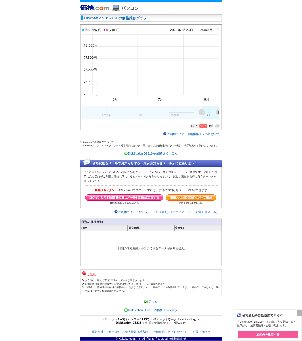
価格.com (180, 322)
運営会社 (97, 331)
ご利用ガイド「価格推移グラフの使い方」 (194, 134)
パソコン (109, 319)
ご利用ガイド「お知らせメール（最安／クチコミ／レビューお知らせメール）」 (170, 212)
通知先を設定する (267, 334)
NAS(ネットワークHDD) (133, 319)
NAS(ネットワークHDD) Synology (174, 319)
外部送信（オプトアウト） (170, 331)
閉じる (153, 301)
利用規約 (114, 331)
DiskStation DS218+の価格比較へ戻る (152, 153)
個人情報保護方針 (136, 331)
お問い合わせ (201, 331)
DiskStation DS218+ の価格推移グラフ (115, 18)
